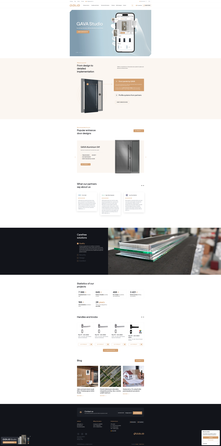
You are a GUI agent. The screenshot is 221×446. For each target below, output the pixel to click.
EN (149, 1)
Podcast (82, 1)
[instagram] (82, 434)
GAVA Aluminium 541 (90, 147)
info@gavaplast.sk (90, 1)
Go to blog (138, 360)
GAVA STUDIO (147, 5)
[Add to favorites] (91, 344)
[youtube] (86, 434)
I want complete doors (122, 102)
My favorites (143, 1)
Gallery (78, 1)
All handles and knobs (109, 350)
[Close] (30, 436)
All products (81, 39)
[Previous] (75, 157)
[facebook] (78, 434)
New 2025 (114, 430)
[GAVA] (75, 5)
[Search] (132, 5)
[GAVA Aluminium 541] (122, 156)
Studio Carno (141, 444)
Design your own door (9, 442)
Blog (75, 1)
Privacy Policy (79, 438)
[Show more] (88, 84)
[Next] (146, 157)
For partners (139, 5)
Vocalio (137, 444)
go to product (85, 164)
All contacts (137, 412)
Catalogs (71, 1)
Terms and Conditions (81, 436)
